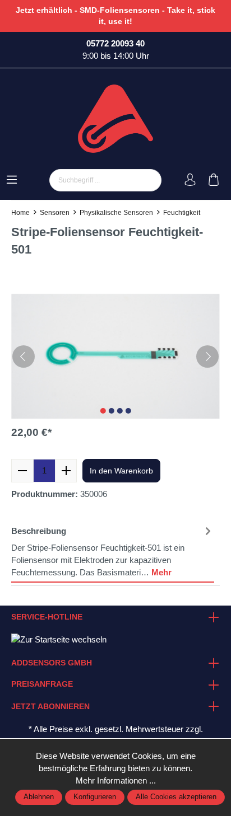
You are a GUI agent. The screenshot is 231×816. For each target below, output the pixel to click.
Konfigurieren (94, 797)
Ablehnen (39, 797)
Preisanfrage (42, 684)
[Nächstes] (207, 356)
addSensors (33, 270)
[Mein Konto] (190, 180)
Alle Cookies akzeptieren (176, 797)
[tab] (112, 551)
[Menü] (12, 180)
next (102, 411)
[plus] (66, 470)
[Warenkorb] (213, 180)
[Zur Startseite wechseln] (115, 119)
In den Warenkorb (121, 470)
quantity (44, 470)
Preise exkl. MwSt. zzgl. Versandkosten (70, 445)
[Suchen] (148, 180)
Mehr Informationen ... (116, 780)
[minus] (22, 470)
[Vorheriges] (23, 356)
